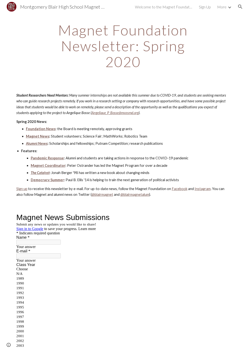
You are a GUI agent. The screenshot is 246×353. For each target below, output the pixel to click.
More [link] (222, 7)
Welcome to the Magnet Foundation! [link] (164, 7)
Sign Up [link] (205, 7)
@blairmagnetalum (134, 194)
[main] (122, 45)
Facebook (179, 189)
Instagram (203, 189)
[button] (240, 6)
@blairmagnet (102, 194)
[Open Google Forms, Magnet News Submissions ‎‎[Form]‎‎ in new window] (222, 217)
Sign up (21, 189)
